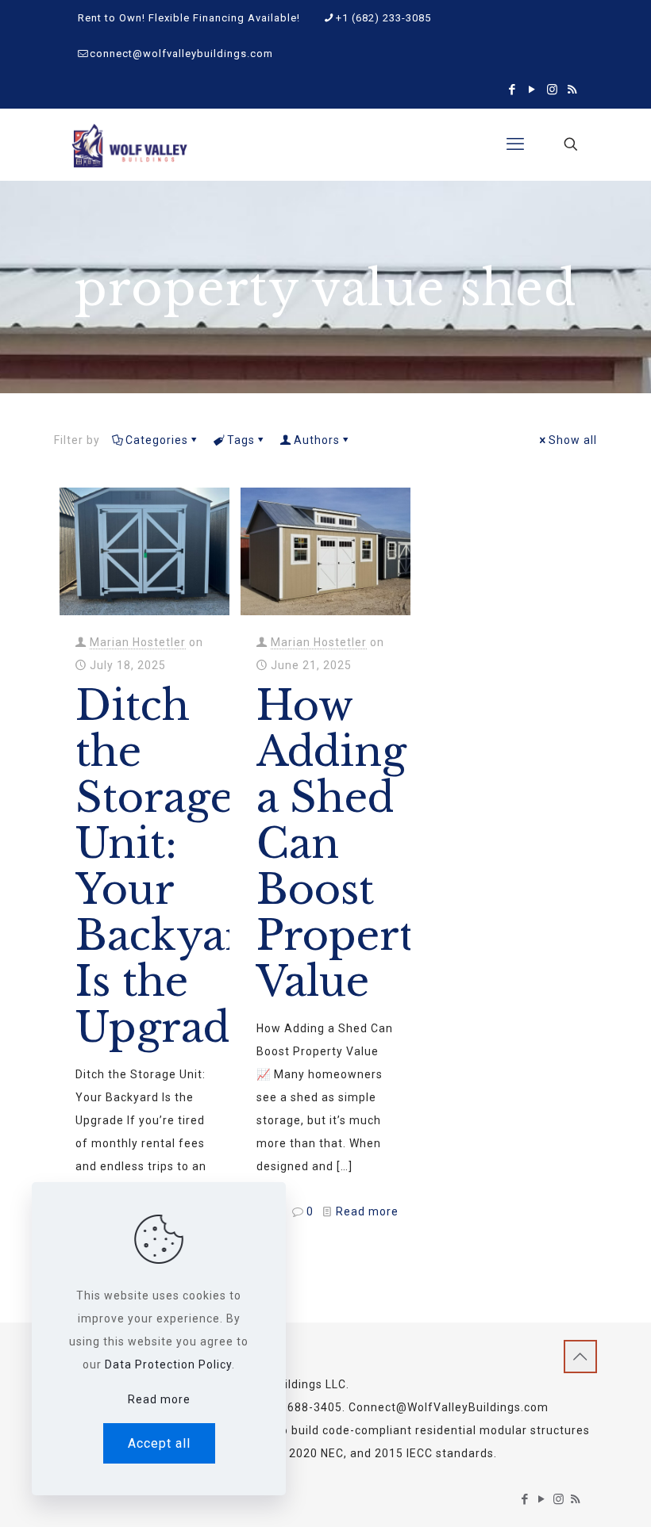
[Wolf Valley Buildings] (129, 144)
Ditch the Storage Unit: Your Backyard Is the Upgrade (172, 867)
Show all (573, 440)
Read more (367, 1211)
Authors (317, 440)
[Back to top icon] (580, 1356)
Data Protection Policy (168, 1364)
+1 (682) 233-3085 (383, 18)
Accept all (159, 1443)
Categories (156, 440)
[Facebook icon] (512, 89)
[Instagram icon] (552, 89)
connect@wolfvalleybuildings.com (181, 53)
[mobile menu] (515, 144)
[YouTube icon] (532, 89)
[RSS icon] (572, 89)
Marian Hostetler (138, 642)
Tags (241, 440)
